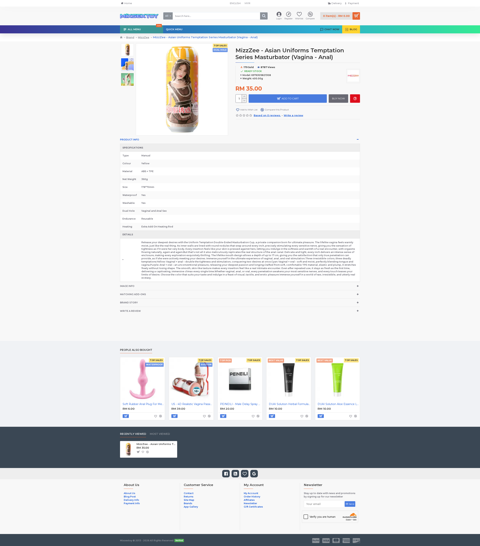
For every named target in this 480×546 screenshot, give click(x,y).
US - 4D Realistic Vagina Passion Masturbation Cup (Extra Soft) (192, 404)
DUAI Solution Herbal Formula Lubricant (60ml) (289, 404)
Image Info (127, 286)
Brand (130, 37)
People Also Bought (136, 350)
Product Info (129, 139)
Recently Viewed (133, 434)
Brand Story (129, 302)
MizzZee (143, 37)
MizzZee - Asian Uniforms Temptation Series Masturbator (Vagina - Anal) (156, 444)
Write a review (130, 311)
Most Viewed (160, 434)
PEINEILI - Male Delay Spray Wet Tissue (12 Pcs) (240, 404)
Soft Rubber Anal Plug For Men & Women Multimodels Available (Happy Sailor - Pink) (143, 404)
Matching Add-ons (133, 294)
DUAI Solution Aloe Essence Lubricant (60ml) (338, 404)
